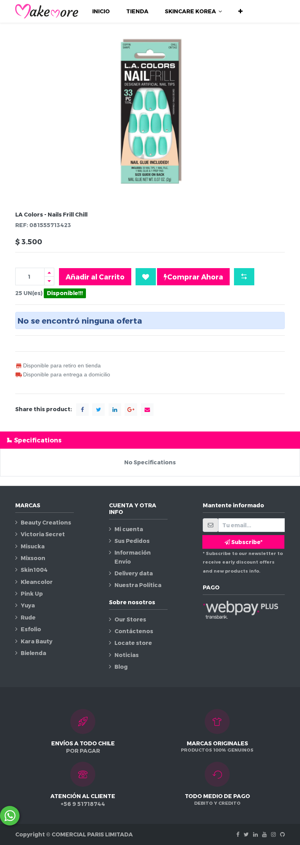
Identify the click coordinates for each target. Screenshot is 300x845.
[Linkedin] (255, 834)
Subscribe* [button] (246, 542)
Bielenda (33, 653)
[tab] (150, 439)
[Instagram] (273, 834)
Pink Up (32, 593)
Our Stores (130, 619)
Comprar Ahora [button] (195, 276)
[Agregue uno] (49, 272)
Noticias (126, 655)
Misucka (33, 546)
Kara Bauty (36, 641)
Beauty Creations (46, 522)
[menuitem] (101, 11)
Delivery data (133, 573)
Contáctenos (133, 631)
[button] (240, 11)
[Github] (282, 834)
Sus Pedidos (132, 540)
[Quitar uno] (49, 281)
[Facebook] (237, 834)
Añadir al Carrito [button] (95, 276)
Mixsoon (33, 558)
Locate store (133, 642)
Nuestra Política (137, 585)
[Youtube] (264, 834)
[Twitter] (246, 834)
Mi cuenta (128, 529)
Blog (121, 666)
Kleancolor (37, 581)
